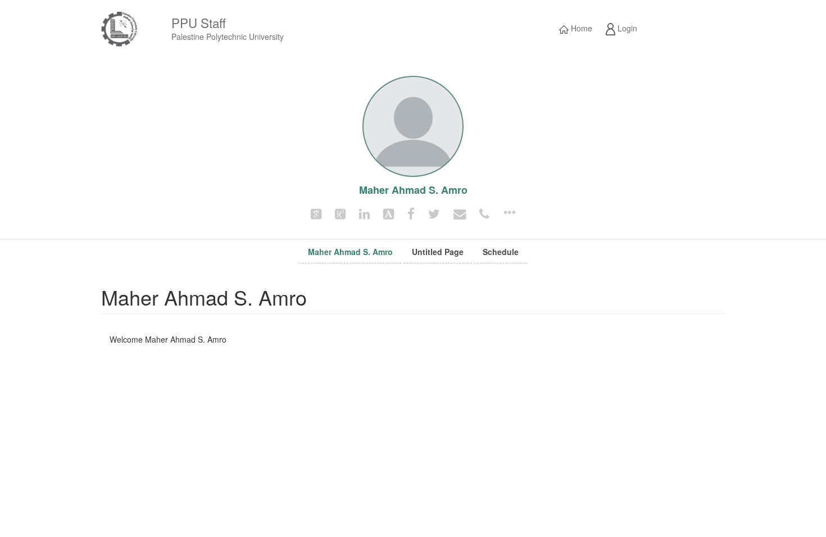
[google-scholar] (316, 213)
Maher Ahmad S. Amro (350, 251)
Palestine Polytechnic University (227, 36)
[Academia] (389, 213)
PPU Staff (198, 22)
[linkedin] (364, 213)
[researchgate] (340, 213)
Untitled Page (438, 251)
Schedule (501, 251)
